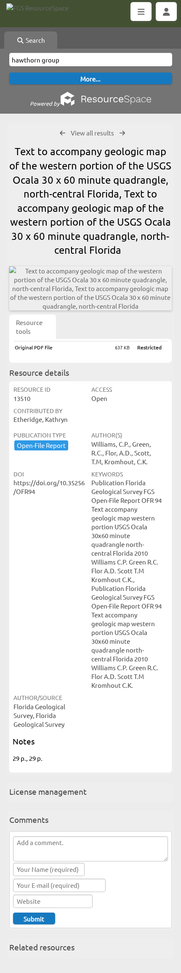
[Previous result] (62, 133)
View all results (92, 133)
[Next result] (122, 133)
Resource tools (29, 326)
